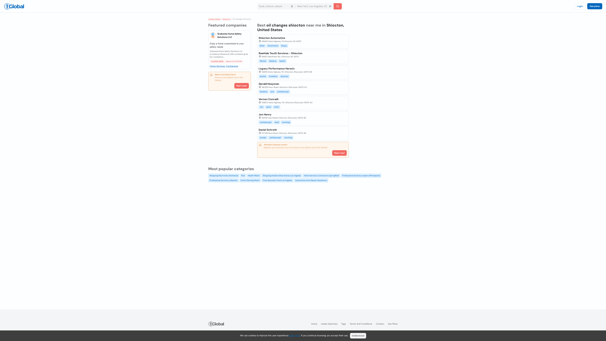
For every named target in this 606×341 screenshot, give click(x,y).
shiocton (284, 76)
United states (214, 19)
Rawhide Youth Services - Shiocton (280, 53)
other (276, 107)
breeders (273, 76)
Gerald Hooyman (269, 84)
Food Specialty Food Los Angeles (277, 180)
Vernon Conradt (269, 99)
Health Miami (254, 175)
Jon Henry (265, 114)
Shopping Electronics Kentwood (224, 175)
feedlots (263, 91)
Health (282, 61)
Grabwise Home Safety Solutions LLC (229, 35)
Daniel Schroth (268, 129)
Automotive (273, 45)
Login (580, 6)
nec (261, 107)
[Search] (338, 6)
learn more (294, 335)
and (272, 91)
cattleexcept (283, 91)
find (243, 175)
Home (314, 323)
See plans (595, 6)
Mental (263, 61)
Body (262, 45)
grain (268, 107)
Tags (343, 323)
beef (277, 122)
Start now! (241, 85)
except (263, 137)
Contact (380, 323)
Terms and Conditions (361, 323)
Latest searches (329, 323)
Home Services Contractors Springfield (321, 175)
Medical (272, 61)
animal (263, 76)
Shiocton (226, 19)
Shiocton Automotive (272, 38)
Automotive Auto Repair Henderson (311, 180)
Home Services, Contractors (224, 66)
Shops (284, 45)
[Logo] (14, 6)
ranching (286, 122)
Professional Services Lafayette (224, 180)
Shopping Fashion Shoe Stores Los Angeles (282, 175)
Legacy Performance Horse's (277, 68)
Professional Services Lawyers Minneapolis (361, 175)
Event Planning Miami (250, 180)
